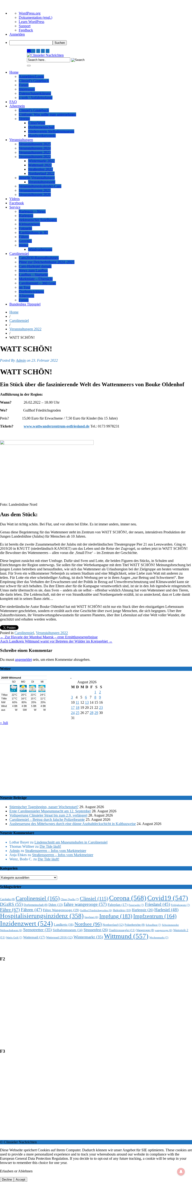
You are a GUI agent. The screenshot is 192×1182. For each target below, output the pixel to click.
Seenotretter (37, 929)
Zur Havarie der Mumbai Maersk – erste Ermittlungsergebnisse (49, 637)
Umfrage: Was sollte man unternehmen (47, 114)
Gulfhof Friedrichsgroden (96, 910)
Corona (127, 898)
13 (87, 702)
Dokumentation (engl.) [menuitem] (35, 17)
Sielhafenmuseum (68, 930)
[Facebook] (47, 51)
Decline (7, 1179)
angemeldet (23, 660)
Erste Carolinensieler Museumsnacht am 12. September (50, 811)
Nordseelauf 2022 (41, 173)
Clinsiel (94, 898)
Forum (24, 85)
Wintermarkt (88, 937)
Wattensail (34, 937)
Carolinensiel (19, 254)
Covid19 (167, 898)
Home (13, 72)
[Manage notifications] (181, 1171)
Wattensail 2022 (40, 165)
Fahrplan (118, 905)
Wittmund (126, 936)
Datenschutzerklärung (35, 93)
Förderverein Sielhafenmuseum (51, 131)
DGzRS (11, 904)
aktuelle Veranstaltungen (37, 178)
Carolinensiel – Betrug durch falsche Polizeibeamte (47, 819)
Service (14, 207)
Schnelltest (153, 924)
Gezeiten (25, 241)
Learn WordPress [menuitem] (31, 22)
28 (91, 713)
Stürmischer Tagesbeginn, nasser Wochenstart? (43, 807)
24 (73, 713)
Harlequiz (26, 216)
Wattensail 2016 (59, 937)
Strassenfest (96, 930)
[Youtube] (38, 51)
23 (101, 708)
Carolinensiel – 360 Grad (37, 283)
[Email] (29, 51)
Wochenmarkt (158, 937)
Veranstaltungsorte (41, 182)
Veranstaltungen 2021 (35, 190)
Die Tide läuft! (50, 846)
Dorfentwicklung (31, 292)
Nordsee (88, 924)
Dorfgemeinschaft (41, 127)
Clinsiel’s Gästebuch (34, 81)
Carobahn (7, 899)
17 (73, 708)
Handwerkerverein (42, 136)
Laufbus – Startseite (33, 275)
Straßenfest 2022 (40, 169)
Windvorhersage (40, 249)
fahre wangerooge (85, 904)
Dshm (55, 905)
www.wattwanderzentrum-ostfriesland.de (56, 426)
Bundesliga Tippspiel (25, 304)
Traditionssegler (122, 930)
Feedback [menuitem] (26, 30)
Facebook (16, 203)
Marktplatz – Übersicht (36, 279)
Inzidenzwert (26, 923)
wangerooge (163, 930)
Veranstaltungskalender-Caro (40, 186)
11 (77, 702)
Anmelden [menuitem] (17, 34)
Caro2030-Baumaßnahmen (39, 258)
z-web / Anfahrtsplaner (35, 98)
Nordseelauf (113, 924)
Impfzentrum (155, 916)
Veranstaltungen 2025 (35, 144)
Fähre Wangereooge (61, 910)
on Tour (24, 287)
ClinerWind (36, 123)
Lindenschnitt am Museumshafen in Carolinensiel (70, 842)
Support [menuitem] (24, 26)
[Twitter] (43, 51)
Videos (14, 199)
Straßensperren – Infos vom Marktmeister (55, 851)
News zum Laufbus (33, 270)
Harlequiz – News (32, 211)
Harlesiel (166, 909)
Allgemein (17, 106)
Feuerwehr (136, 904)
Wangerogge (145, 930)
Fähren (24, 237)
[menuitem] (100, 42)
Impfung (115, 916)
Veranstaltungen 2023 (35, 152)
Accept (20, 1179)
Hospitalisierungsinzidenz (42, 915)
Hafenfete (122, 910)
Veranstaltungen (21, 140)
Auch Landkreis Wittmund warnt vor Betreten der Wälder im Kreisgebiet (56, 641)
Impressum (27, 89)
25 (77, 713)
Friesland (157, 904)
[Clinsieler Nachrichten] (45, 55)
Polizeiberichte (135, 924)
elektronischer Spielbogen (38, 220)
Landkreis (64, 924)
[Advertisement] (96, 758)
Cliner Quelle (70, 899)
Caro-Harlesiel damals (35, 266)
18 (77, 708)
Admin (21, 360)
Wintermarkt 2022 (41, 161)
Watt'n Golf (14, 937)
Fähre (10, 909)
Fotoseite (25, 228)
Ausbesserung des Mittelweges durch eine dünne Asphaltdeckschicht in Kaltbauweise (72, 824)
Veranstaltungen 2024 (35, 148)
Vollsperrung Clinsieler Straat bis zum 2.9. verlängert (48, 815)
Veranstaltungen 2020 (35, 195)
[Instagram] (33, 51)
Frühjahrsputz (180, 904)
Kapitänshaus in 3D (33, 232)
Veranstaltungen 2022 (35, 157)
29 (96, 713)
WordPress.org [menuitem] (30, 13)
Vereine (24, 119)
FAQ (13, 102)
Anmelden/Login (31, 76)
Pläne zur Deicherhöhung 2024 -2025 (46, 262)
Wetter (23, 245)
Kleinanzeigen (29, 224)
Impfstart (91, 917)
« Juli (4, 723)
